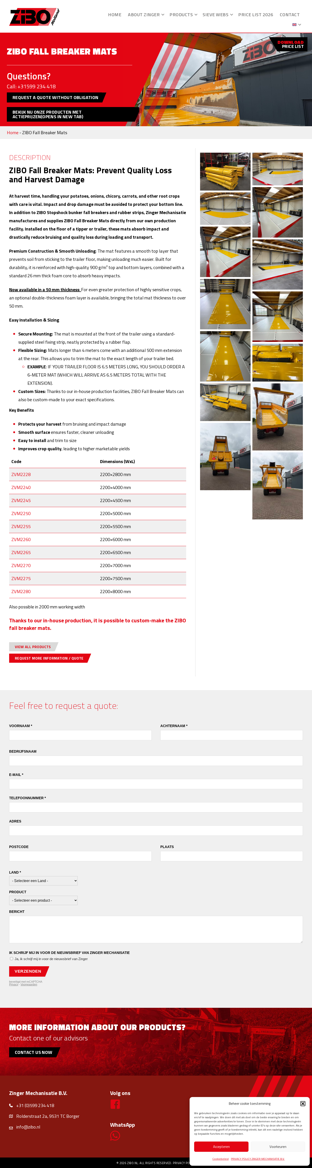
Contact (290, 14)
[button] (303, 1103)
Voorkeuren (278, 1146)
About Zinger (144, 14)
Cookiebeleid (220, 1159)
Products (181, 14)
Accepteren (221, 1146)
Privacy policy (184, 1163)
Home (114, 14)
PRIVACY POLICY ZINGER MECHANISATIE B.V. (258, 1159)
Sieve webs (215, 14)
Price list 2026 (255, 14)
